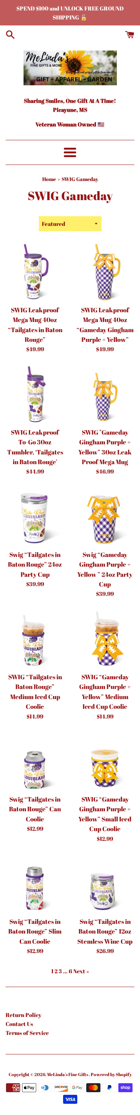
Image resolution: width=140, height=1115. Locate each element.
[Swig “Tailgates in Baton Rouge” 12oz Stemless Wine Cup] (105, 883)
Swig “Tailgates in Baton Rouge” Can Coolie (35, 809)
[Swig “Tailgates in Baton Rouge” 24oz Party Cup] (35, 516)
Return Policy (23, 1014)
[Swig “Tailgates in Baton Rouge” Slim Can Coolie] (35, 883)
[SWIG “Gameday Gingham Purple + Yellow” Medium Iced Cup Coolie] (105, 638)
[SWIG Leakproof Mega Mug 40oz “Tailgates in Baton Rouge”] (35, 271)
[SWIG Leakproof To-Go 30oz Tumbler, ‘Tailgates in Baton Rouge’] (35, 394)
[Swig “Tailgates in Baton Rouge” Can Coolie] (35, 761)
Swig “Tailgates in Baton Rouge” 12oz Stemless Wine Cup (105, 932)
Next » (81, 971)
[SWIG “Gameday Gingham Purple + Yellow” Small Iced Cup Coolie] (105, 761)
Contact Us (19, 1023)
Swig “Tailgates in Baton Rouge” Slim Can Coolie (35, 932)
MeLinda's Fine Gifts (68, 1074)
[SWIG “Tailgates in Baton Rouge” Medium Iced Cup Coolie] (35, 638)
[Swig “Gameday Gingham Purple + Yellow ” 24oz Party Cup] (105, 516)
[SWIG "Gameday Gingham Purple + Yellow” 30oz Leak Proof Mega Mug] (105, 394)
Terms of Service (27, 1032)
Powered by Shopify (111, 1074)
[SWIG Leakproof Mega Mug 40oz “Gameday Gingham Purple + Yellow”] (105, 271)
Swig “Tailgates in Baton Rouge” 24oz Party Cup (35, 565)
